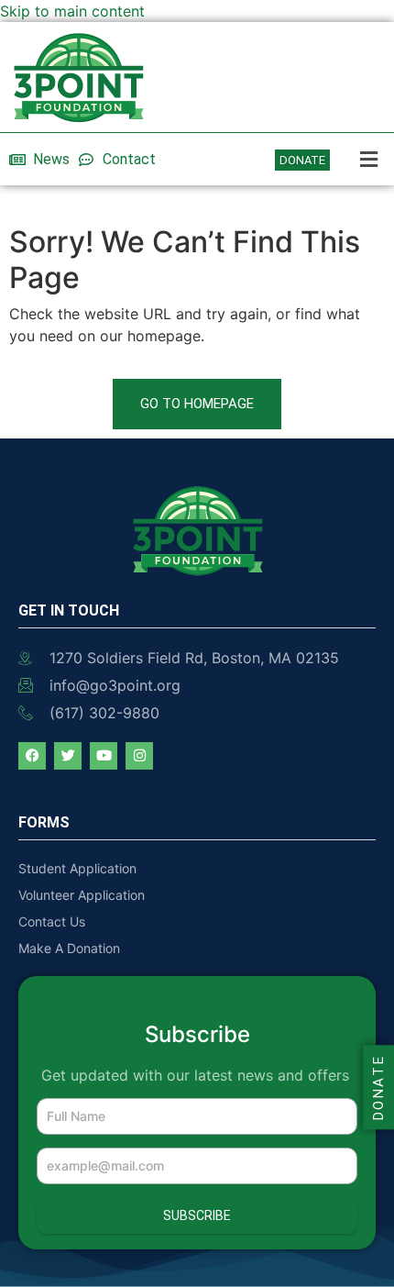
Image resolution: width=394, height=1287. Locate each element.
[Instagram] (139, 756)
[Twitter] (68, 756)
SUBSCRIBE (197, 1215)
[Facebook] (32, 756)
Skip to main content (72, 11)
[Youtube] (103, 756)
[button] (366, 159)
